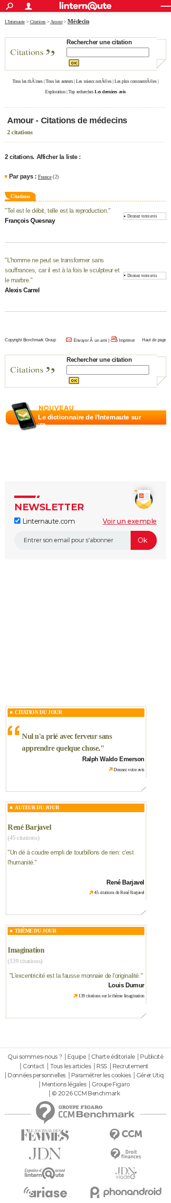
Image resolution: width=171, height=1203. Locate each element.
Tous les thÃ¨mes (27, 81)
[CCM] (126, 1135)
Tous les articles (70, 1066)
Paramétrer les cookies (101, 1075)
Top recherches (80, 91)
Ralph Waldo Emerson (113, 759)
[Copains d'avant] (45, 1173)
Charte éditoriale (113, 1057)
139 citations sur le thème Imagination (111, 995)
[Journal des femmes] (45, 1135)
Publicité (151, 1057)
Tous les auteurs (59, 81)
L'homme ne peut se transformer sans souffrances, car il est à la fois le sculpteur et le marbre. (62, 270)
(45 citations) (23, 837)
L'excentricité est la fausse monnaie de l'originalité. (75, 975)
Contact (33, 1066)
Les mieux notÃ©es (93, 81)
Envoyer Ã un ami (90, 340)
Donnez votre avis (142, 216)
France (44, 176)
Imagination (26, 950)
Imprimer (127, 340)
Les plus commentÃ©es (135, 81)
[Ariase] (45, 1192)
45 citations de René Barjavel (119, 892)
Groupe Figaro (111, 1084)
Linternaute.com (47, 521)
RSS (101, 1066)
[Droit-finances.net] (126, 1154)
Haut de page (154, 340)
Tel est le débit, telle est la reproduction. (58, 210)
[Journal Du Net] (45, 1154)
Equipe (76, 1057)
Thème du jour (36, 931)
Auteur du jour (37, 807)
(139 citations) (25, 960)
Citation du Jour (38, 712)
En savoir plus (145, 437)
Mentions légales (64, 1084)
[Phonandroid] (126, 1192)
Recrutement (131, 1066)
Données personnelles (37, 1075)
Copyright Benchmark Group (30, 340)
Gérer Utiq (150, 1075)
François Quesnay (30, 220)
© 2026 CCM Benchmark (86, 1093)
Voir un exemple (130, 521)
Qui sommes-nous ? (35, 1057)
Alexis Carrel (22, 290)
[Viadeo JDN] (126, 1173)
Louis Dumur (126, 985)
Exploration (55, 91)
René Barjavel (29, 827)
